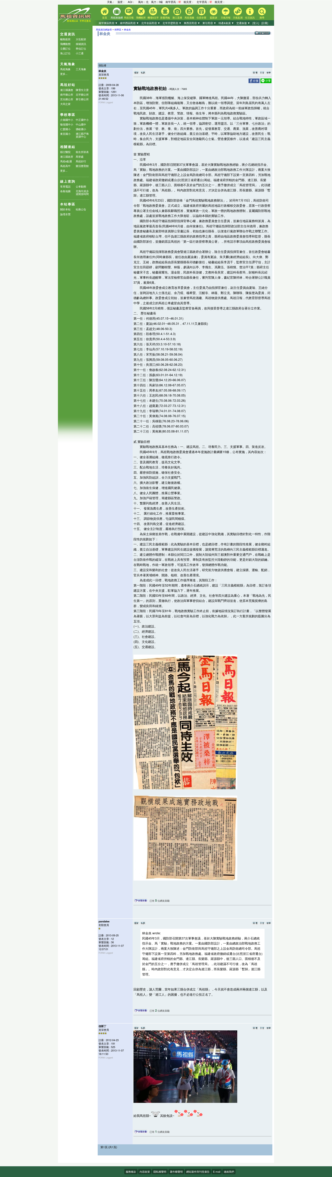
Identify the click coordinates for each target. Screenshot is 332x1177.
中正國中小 (82, 119)
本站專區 (67, 204)
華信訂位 (81, 48)
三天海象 (81, 69)
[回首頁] (75, 22)
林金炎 (127, 29)
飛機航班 (141, 17)
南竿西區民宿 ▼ (129, 23)
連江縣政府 (66, 156)
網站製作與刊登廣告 (198, 1171)
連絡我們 (229, 1171)
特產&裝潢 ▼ (226, 23)
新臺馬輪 (165, 17)
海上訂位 (65, 53)
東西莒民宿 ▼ (192, 23)
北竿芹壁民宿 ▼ (172, 23)
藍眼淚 (213, 17)
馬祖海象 (65, 69)
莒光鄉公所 (66, 99)
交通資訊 (67, 34)
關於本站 (65, 209)
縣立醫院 (65, 151)
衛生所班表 (82, 151)
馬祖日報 (129, 17)
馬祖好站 (67, 84)
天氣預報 (225, 17)
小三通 (80, 53)
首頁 (104, 17)
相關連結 (67, 146)
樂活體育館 (82, 165)
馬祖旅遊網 (117, 17)
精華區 (117, 29)
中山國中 (81, 124)
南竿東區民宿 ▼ (108, 23)
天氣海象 (67, 64)
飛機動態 (65, 43)
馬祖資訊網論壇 (104, 29)
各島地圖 (65, 191)
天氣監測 (238, 17)
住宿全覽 (201, 17)
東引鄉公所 (82, 99)
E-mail (216, 1171)
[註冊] (264, 23)
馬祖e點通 (66, 161)
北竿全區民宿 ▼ (150, 23)
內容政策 (145, 1171)
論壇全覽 (65, 214)
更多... (63, 73)
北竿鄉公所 (82, 94)
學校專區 (67, 114)
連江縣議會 (66, 89)
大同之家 (65, 103)
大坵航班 (81, 39)
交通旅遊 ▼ (243, 23)
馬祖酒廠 (189, 17)
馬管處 (80, 156)
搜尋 (262, 17)
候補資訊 (81, 43)
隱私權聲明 (159, 1171)
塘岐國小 (81, 129)
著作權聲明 (176, 1171)
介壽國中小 (66, 119)
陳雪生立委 (82, 89)
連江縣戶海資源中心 (82, 135)
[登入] (255, 23)
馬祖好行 (81, 161)
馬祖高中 (65, 165)
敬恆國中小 (66, 124)
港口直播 (177, 17)
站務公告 (81, 209)
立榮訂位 (65, 48)
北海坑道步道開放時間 (82, 192)
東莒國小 (65, 133)
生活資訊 (250, 17)
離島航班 (65, 39)
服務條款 (131, 1171)
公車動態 (81, 186)
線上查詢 (67, 181)
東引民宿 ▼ (209, 23)
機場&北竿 (153, 17)
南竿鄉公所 (66, 94)
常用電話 (65, 186)
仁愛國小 (65, 129)
